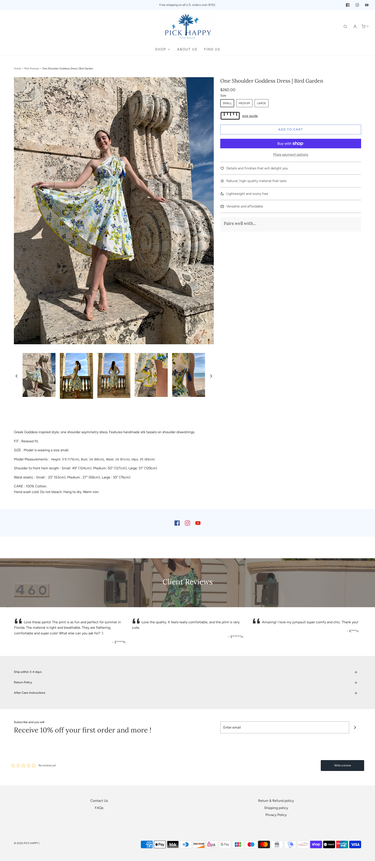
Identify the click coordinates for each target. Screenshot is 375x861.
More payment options (290, 154)
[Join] (355, 727)
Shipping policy (276, 808)
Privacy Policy (276, 815)
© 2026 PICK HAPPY (26, 843)
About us (187, 49)
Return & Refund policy (276, 801)
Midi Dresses (31, 68)
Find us (212, 49)
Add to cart (290, 129)
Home (17, 68)
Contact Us (99, 801)
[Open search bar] (345, 26)
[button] (16, 376)
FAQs (99, 808)
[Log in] (355, 26)
